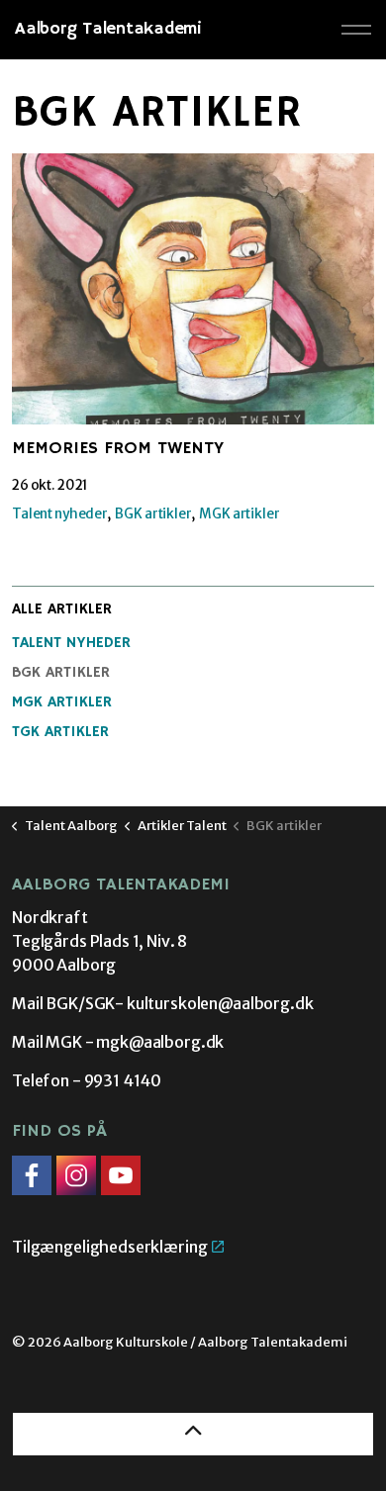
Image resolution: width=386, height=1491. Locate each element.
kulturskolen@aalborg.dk (220, 1003)
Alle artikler (62, 609)
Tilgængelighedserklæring (109, 1247)
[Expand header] (356, 29)
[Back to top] (193, 1434)
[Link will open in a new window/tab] (31, 1175)
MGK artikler (239, 514)
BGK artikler (153, 514)
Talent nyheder (60, 514)
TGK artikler (60, 732)
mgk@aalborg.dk (160, 1042)
